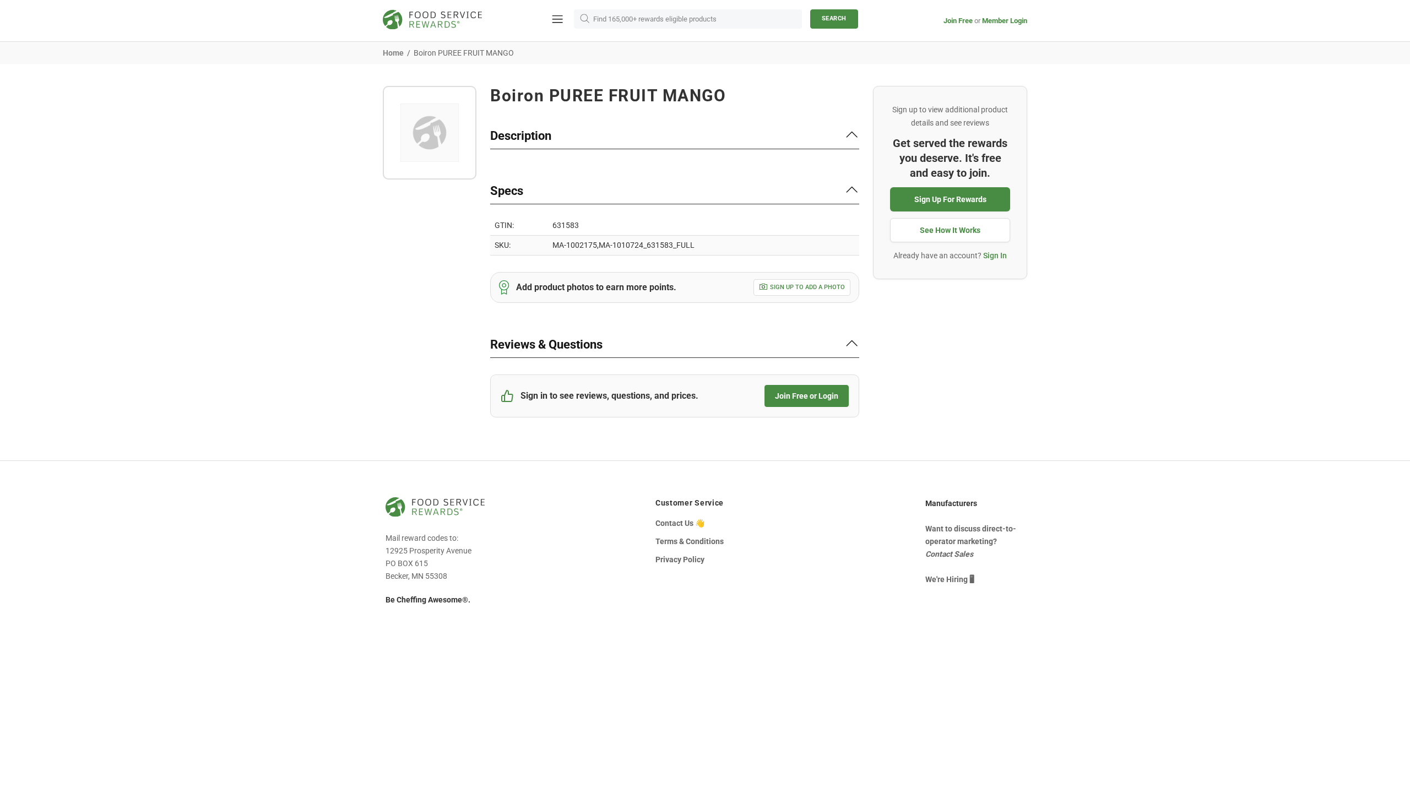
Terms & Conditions (689, 541)
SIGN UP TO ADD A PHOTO (807, 287)
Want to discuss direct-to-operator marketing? (970, 541)
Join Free (958, 21)
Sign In (995, 255)
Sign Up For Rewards (950, 199)
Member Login (1004, 21)
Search (834, 18)
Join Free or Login (806, 396)
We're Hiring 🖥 (949, 579)
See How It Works (950, 230)
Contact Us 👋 (679, 523)
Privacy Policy (679, 559)
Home (393, 53)
